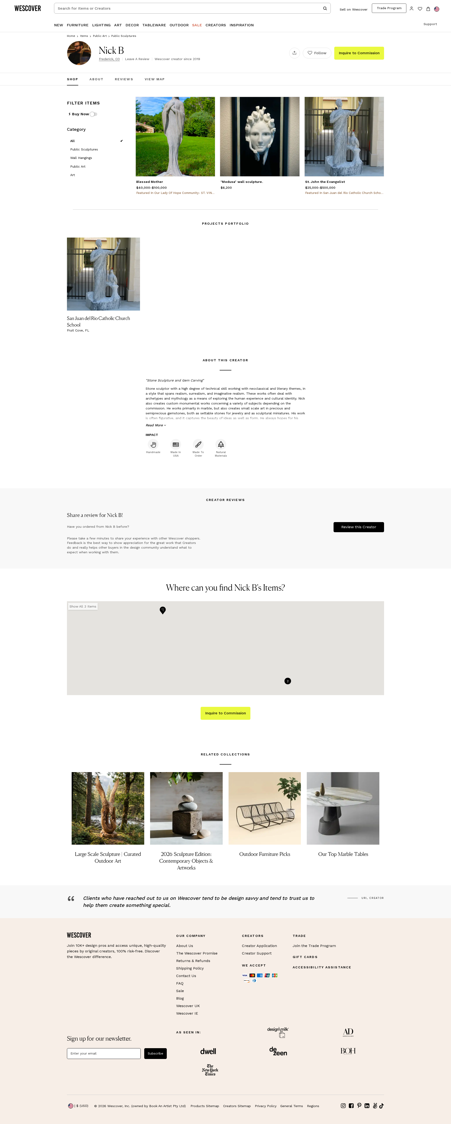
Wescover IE (187, 1013)
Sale (180, 991)
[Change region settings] (436, 9)
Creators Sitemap (237, 1106)
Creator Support (257, 953)
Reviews (124, 79)
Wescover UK (188, 1006)
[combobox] (192, 8)
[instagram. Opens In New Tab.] (343, 1106)
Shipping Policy (190, 968)
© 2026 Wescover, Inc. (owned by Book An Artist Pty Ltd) (140, 1106)
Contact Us (186, 976)
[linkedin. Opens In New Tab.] (367, 1106)
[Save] (208, 103)
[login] (412, 8)
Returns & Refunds (193, 960)
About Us (184, 945)
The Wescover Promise (197, 953)
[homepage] (29, 8)
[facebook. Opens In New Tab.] (351, 1106)
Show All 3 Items (83, 606)
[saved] (420, 9)
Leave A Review (137, 59)
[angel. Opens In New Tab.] (375, 1106)
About (96, 79)
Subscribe (155, 1053)
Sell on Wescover (354, 9)
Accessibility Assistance (322, 967)
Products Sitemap (205, 1106)
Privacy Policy (265, 1106)
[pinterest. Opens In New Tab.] (359, 1106)
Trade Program (389, 8)
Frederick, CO (109, 59)
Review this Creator (358, 527)
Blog (180, 998)
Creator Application (259, 945)
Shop (72, 79)
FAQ (179, 983)
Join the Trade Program (314, 945)
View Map (155, 79)
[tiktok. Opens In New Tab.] (381, 1106)
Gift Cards (305, 957)
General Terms (291, 1106)
